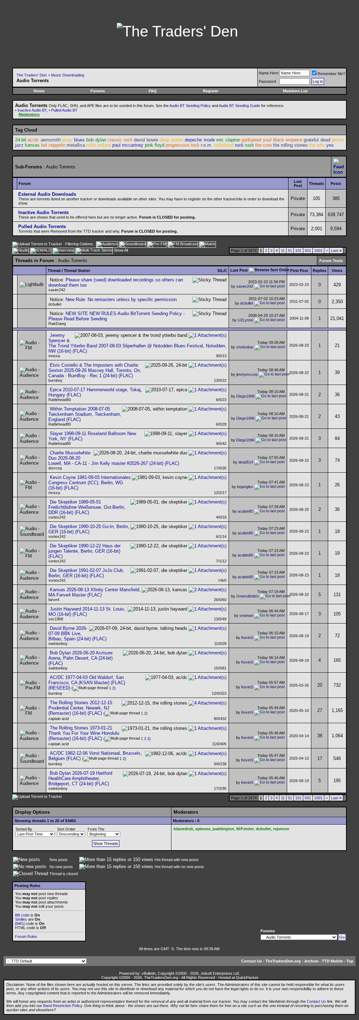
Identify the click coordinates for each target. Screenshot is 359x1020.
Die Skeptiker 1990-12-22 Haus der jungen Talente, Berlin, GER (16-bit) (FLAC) (84, 551)
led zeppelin (53, 145)
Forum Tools (331, 261)
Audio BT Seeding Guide (239, 106)
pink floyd (154, 145)
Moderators (29, 114)
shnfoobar (244, 347)
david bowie (146, 139)
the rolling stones (290, 145)
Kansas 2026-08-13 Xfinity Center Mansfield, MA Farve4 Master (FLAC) (94, 592)
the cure (263, 145)
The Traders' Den (31, 75)
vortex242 (57, 517)
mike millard (98, 145)
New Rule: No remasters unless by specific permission (121, 299)
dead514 (245, 462)
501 (308, 250)
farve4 (53, 600)
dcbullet (54, 304)
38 (319, 735)
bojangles (245, 486)
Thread (54, 270)
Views (337, 270)
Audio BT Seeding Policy (190, 106)
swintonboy (58, 643)
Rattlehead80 (59, 400)
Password (267, 81)
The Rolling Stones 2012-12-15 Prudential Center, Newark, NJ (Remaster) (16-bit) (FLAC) (80, 708)
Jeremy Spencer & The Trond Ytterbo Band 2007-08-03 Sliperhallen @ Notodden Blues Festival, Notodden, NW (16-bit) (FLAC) (137, 343)
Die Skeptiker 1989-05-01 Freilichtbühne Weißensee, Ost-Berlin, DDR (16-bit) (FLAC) (87, 507)
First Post (299, 270)
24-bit (20, 139)
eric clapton (228, 139)
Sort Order (66, 829)
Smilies (21, 919)
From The (96, 829)
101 (298, 250)
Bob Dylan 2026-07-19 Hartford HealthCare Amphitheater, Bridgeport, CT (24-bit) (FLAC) (80, 778)
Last (336, 250)
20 (319, 685)
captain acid (58, 718)
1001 (318, 250)
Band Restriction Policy (62, 1006)
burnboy (55, 380)
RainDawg (57, 323)
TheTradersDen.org (283, 961)
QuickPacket (247, 977)
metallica (76, 145)
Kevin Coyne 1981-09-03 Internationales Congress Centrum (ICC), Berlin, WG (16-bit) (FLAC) (89, 483)
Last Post (239, 270)
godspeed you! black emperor (272, 139)
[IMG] (20, 923)
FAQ (153, 91)
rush (249, 145)
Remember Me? (331, 74)
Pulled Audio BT (64, 110)
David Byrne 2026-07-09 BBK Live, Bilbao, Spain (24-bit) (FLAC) (77, 633)
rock (239, 145)
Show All (121, 250)
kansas (32, 145)
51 (290, 250)
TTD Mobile (332, 961)
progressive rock (182, 145)
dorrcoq (55, 468)
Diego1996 (245, 396)
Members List (295, 91)
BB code (22, 915)
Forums (97, 91)
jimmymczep (247, 374)
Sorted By (23, 829)
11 (283, 250)
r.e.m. (206, 145)
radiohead (223, 145)
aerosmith (51, 139)
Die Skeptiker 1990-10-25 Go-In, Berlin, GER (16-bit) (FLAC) (88, 529)
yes (330, 145)
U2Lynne (245, 320)
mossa (54, 356)
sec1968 (55, 619)
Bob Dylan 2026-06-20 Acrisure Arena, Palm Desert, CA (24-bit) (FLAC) (80, 658)
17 (319, 758)
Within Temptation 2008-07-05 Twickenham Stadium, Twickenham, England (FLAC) (84, 414)
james (338, 139)
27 (319, 710)
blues (79, 139)
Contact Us (251, 961)
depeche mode (200, 139)
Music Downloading (67, 75)
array (67, 139)
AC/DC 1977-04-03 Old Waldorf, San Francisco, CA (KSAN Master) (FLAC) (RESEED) (86, 683)
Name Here (268, 73)
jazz (19, 145)
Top (349, 961)
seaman (246, 615)
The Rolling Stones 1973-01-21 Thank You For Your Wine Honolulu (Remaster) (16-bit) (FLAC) (83, 733)
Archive (311, 961)
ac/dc (33, 139)
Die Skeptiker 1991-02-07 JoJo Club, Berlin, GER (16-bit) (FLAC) (86, 573)
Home (39, 91)
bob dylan (96, 139)
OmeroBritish (247, 596)
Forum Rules (26, 936)
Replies (319, 270)
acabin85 (245, 511)
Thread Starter (77, 270)
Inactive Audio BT (32, 110)
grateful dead (317, 139)
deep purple (171, 139)
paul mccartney (127, 145)
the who (317, 145)
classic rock (120, 139)
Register (210, 91)
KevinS (247, 637)
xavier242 (56, 290)
